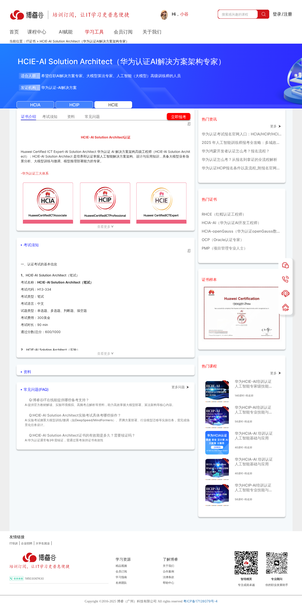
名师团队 (121, 582)
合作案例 (168, 571)
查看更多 (103, 227)
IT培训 (13, 543)
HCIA (35, 104)
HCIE (113, 104)
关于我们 (168, 565)
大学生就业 (43, 543)
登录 (277, 14)
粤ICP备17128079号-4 (200, 601)
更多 (273, 126)
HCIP (74, 104)
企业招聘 (26, 543)
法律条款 (168, 577)
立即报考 (178, 116)
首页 (14, 31)
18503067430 (34, 578)
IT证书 (31, 41)
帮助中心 (168, 582)
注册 (288, 14)
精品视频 (121, 565)
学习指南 (121, 577)
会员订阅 (121, 571)
